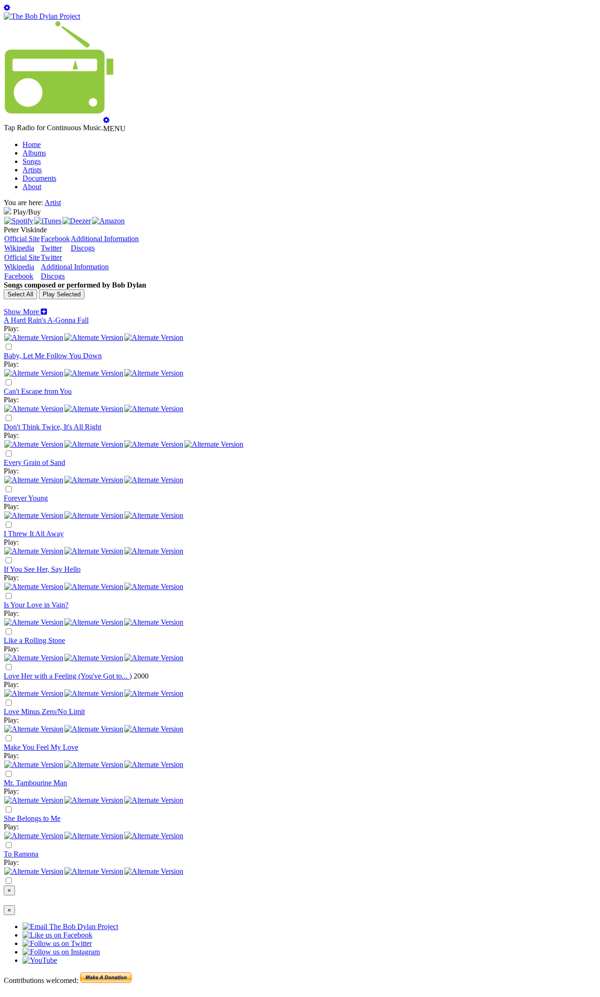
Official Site (22, 239)
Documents (39, 178)
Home (31, 144)
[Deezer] (76, 221)
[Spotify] (18, 221)
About (31, 187)
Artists (32, 170)
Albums (34, 153)
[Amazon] (108, 221)
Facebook (55, 239)
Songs (31, 161)
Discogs (83, 248)
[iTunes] (47, 221)
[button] (25, 312)
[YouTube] (153, 337)
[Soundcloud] (153, 444)
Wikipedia (19, 248)
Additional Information (105, 239)
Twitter (51, 248)
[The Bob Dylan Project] (42, 16)
